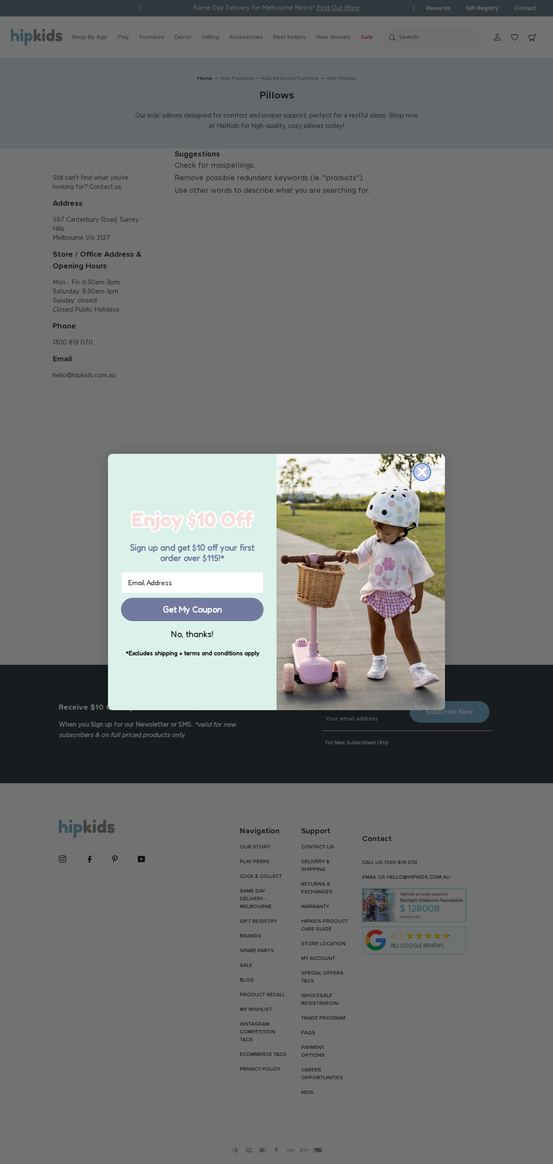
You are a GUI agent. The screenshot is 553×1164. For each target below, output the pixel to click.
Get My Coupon (192, 609)
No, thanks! (192, 634)
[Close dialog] (422, 472)
